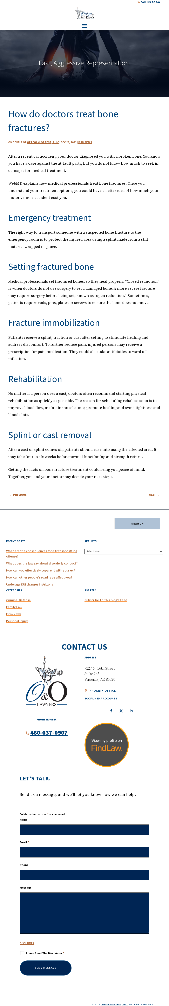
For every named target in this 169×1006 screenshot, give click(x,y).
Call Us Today (148, 2)
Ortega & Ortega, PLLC (43, 142)
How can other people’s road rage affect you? (39, 577)
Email (24, 842)
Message (26, 888)
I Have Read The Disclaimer (45, 953)
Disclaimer (27, 943)
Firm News (85, 142)
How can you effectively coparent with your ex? (40, 570)
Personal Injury (17, 621)
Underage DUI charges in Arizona (29, 584)
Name (23, 820)
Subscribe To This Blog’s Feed (105, 600)
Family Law (14, 607)
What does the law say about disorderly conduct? (42, 563)
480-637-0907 (49, 733)
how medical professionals (64, 183)
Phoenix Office (102, 691)
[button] (84, 26)
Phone (24, 865)
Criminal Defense (18, 600)
